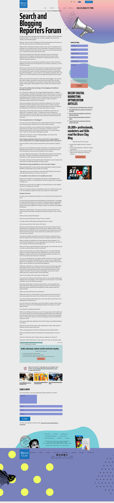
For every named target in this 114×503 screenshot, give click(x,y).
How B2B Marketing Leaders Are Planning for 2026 (25, 383)
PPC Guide (55, 434)
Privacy (59, 456)
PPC (59, 8)
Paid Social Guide (64, 434)
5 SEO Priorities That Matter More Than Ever (81, 107)
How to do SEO (47, 434)
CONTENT (52, 8)
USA (71, 1)
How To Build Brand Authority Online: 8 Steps (55, 383)
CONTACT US (88, 1)
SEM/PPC (41, 452)
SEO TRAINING (65, 452)
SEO (45, 8)
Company (70, 8)
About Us (53, 456)
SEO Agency (59, 438)
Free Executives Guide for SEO (50, 436)
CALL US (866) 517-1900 (85, 8)
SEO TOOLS (81, 452)
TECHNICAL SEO (90, 452)
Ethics (65, 456)
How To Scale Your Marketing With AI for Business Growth (41, 383)
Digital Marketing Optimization (30, 344)
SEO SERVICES (33, 452)
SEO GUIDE (74, 452)
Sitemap (71, 456)
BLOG (64, 8)
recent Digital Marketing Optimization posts (45, 369)
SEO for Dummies (63, 436)
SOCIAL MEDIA (56, 452)
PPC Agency (67, 438)
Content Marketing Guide (49, 438)
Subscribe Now (41, 358)
